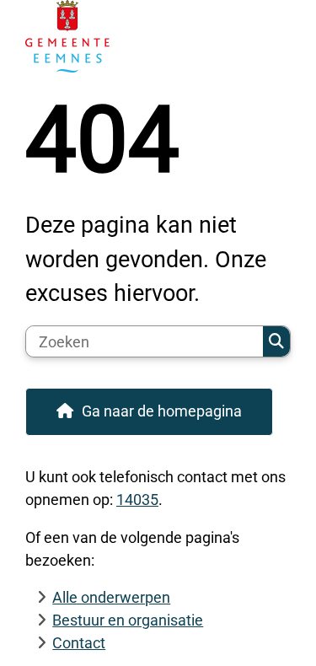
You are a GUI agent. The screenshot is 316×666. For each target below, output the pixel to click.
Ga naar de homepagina (162, 411)
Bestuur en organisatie (127, 620)
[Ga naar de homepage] (158, 36)
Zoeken (276, 341)
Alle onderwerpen (111, 597)
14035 (137, 499)
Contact (78, 643)
